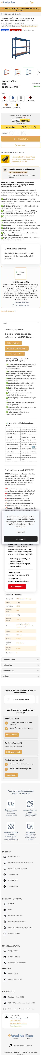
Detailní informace (7, 311)
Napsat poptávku (17, 586)
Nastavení (21, 532)
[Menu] (38, 3)
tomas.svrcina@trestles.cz (18, 1023)
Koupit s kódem (21, 123)
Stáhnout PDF (11, 775)
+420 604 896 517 (15, 1020)
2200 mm (19, 631)
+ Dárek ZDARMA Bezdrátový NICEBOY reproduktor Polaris (23, 159)
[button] (4, 99)
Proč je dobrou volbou (14, 354)
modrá (18, 624)
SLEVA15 (24, 120)
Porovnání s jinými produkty (16, 348)
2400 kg (18, 619)
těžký (18, 606)
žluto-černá (29, 626)
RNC (17, 610)
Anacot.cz (29, 1038)
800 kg (18, 648)
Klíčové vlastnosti (13, 343)
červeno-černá (20, 626)
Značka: (28, 30)
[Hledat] (26, 3)
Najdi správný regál (13, 752)
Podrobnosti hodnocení (29, 26)
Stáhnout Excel (11, 735)
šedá (27, 624)
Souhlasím (20, 539)
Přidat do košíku (22, 139)
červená (23, 624)
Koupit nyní (22, 145)
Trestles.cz (16, 1038)
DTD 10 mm (20, 643)
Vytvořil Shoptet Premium (23, 1046)
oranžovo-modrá (21, 628)
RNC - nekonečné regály (12, 14)
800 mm (18, 638)
